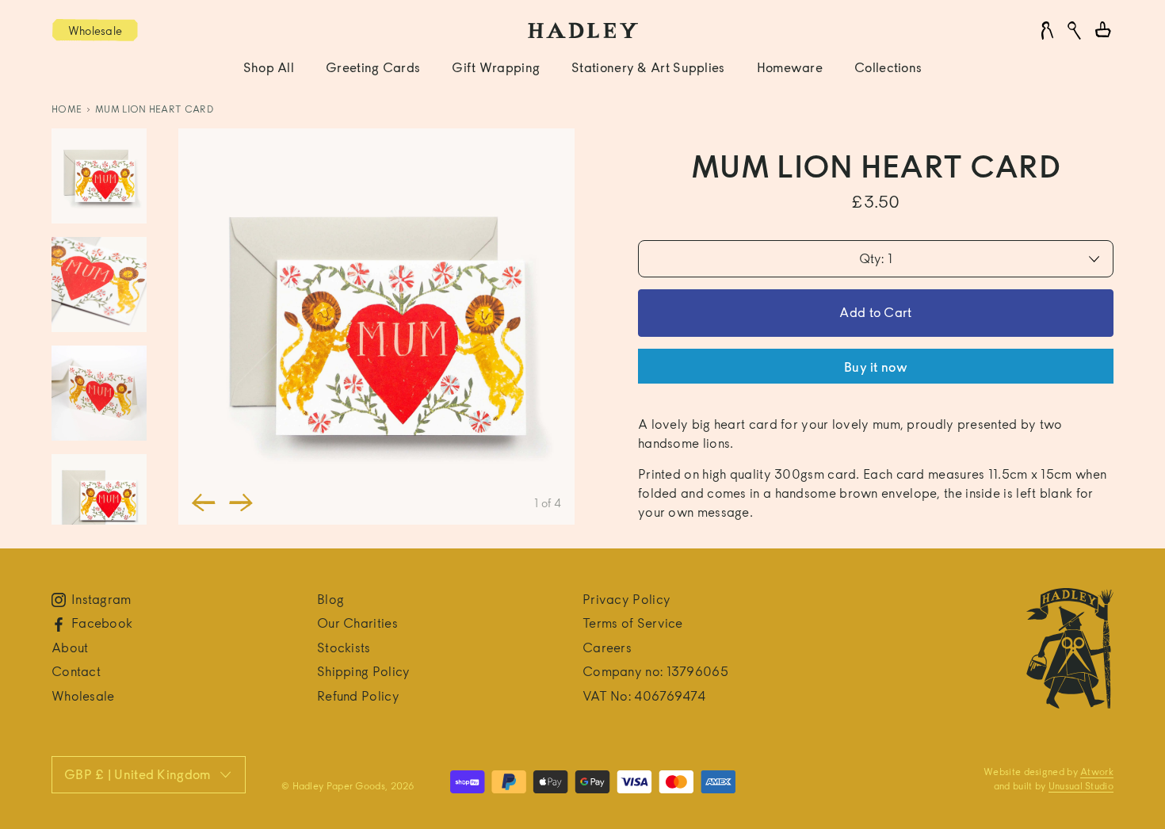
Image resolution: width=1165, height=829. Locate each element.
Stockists (344, 647)
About (70, 647)
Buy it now (875, 367)
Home (67, 109)
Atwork (1096, 771)
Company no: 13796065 (655, 671)
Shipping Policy (364, 671)
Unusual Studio (1080, 786)
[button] (204, 502)
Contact (76, 671)
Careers (607, 647)
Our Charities (357, 623)
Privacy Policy (626, 599)
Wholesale (83, 696)
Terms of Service (632, 623)
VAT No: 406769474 (643, 696)
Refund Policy (358, 696)
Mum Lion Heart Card (154, 109)
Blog (330, 599)
